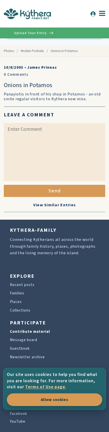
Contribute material (30, 331)
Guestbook (20, 348)
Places (16, 301)
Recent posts (22, 285)
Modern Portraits (32, 51)
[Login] (93, 13)
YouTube (17, 421)
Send (54, 190)
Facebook (18, 413)
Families (17, 293)
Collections (20, 310)
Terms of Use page (45, 387)
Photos (9, 51)
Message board (23, 340)
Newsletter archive (27, 357)
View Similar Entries (54, 205)
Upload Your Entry (30, 33)
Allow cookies (54, 399)
